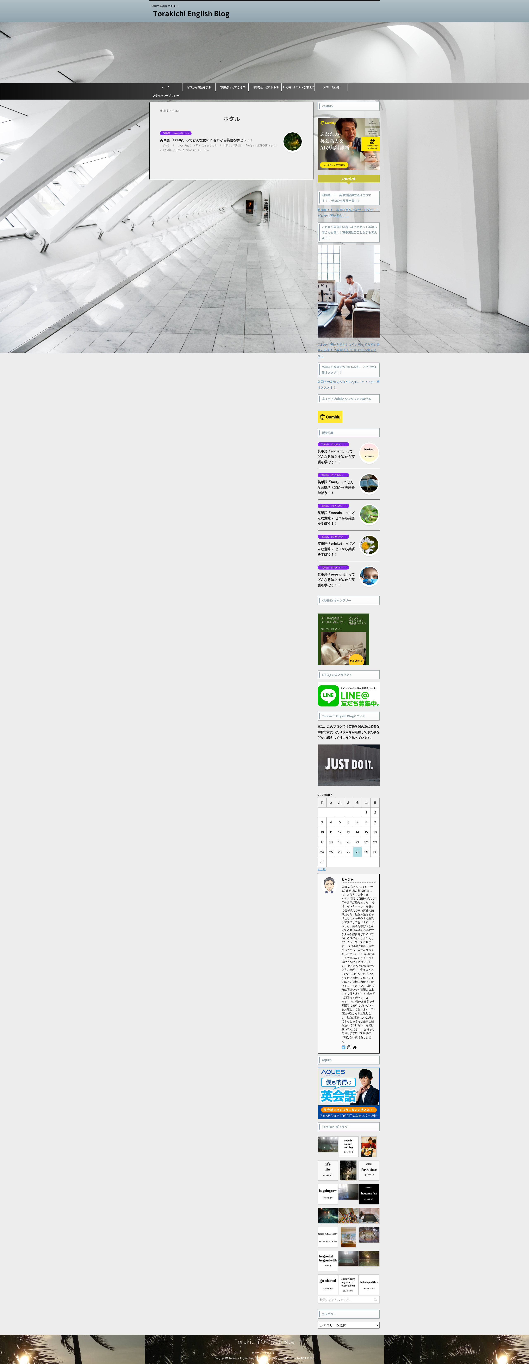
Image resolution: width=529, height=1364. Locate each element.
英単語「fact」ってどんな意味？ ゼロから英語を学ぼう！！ (336, 487)
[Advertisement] (264, 52)
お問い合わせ (331, 87)
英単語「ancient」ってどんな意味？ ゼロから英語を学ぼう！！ (336, 456)
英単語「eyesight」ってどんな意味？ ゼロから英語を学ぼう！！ (336, 579)
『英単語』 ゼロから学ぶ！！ (265, 88)
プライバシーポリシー (166, 95)
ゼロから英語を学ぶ (199, 87)
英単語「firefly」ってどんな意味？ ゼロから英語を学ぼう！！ (206, 140)
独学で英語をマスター (264, 1352)
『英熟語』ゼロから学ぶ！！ (232, 88)
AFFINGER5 (307, 1358)
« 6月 (322, 869)
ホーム (166, 87)
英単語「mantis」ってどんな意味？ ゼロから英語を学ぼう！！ (336, 518)
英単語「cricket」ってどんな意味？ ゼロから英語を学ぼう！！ (336, 548)
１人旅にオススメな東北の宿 (298, 88)
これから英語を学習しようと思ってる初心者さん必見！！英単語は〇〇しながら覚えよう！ (349, 350)
